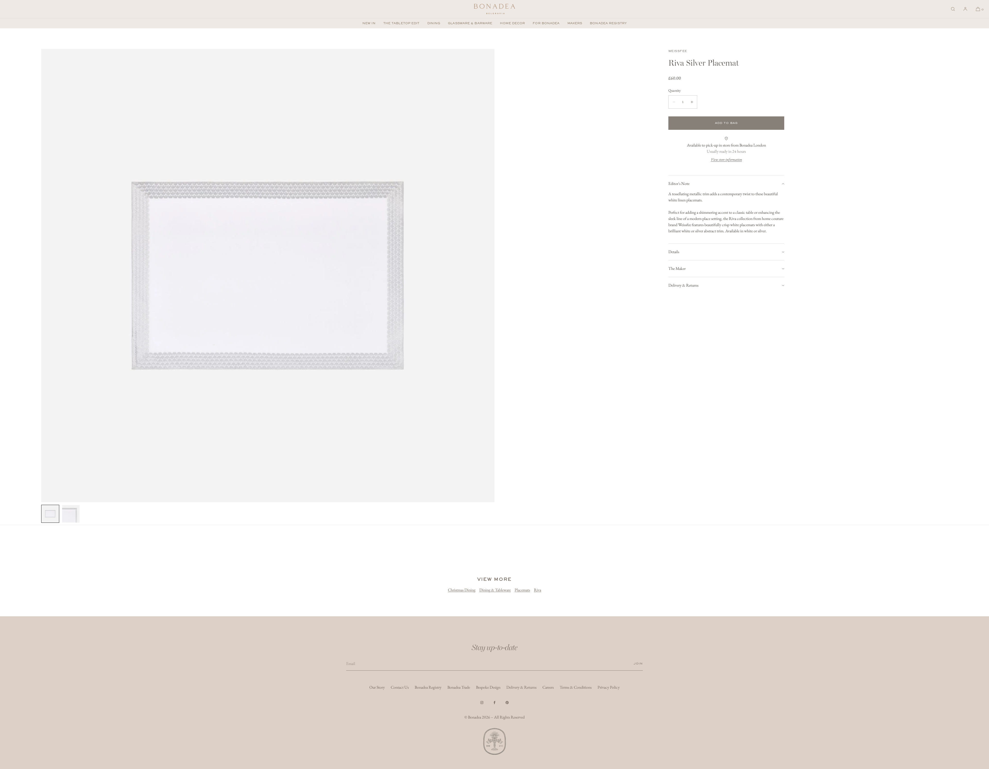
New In (369, 23)
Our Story (377, 687)
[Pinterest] (507, 702)
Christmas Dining (461, 590)
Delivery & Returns (683, 285)
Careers (548, 687)
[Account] (965, 9)
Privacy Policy (609, 687)
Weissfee (677, 51)
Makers (574, 23)
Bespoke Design (488, 687)
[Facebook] (494, 702)
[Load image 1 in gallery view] (50, 514)
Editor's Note (678, 183)
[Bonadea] (494, 9)
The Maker (677, 268)
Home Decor (512, 23)
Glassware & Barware (470, 23)
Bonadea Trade (458, 687)
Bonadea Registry (608, 23)
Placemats (522, 590)
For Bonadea (546, 23)
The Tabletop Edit (401, 23)
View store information (726, 159)
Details (673, 251)
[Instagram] (482, 702)
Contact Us (400, 687)
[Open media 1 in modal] (267, 275)
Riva (537, 590)
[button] (953, 9)
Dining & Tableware (495, 590)
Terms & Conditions (576, 687)
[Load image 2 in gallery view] (71, 514)
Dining (433, 23)
